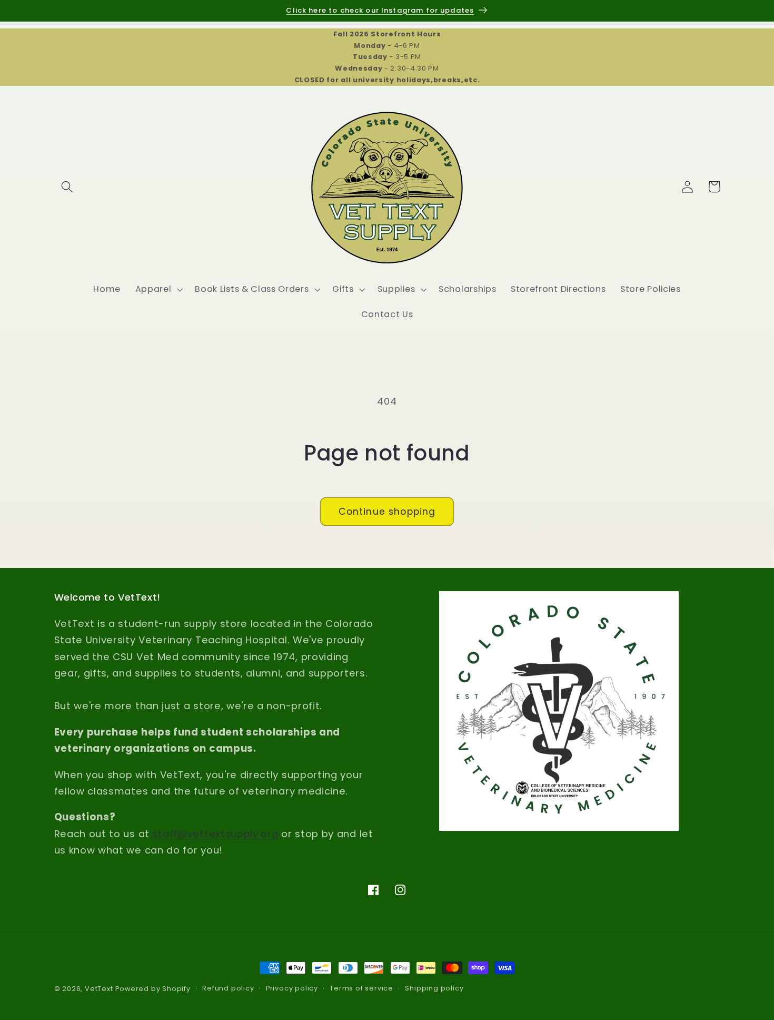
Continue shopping (387, 511)
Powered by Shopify (153, 988)
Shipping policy (434, 988)
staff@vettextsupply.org (216, 833)
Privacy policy (292, 988)
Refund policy (228, 988)
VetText (99, 988)
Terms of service (361, 988)
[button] (67, 186)
